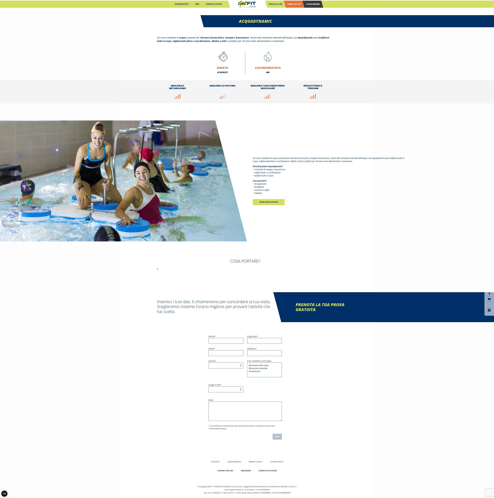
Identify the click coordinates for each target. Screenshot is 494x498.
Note (211, 400)
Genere (212, 361)
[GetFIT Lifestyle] (247, 4)
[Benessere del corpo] (264, 365)
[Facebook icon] (489, 293)
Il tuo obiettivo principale (259, 361)
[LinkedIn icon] (489, 304)
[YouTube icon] (489, 299)
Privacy (223, 428)
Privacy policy (255, 461)
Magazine (246, 470)
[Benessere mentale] (264, 368)
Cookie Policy (276, 461)
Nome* (212, 336)
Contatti (215, 461)
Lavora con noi (225, 470)
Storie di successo (267, 470)
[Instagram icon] (489, 310)
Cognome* (252, 336)
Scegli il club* (215, 384)
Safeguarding (234, 461)
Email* (212, 348)
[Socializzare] (264, 371)
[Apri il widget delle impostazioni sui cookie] (4, 494)
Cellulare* (252, 348)
